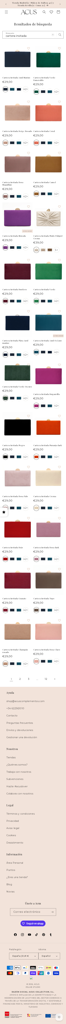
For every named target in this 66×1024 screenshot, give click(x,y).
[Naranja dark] (36, 456)
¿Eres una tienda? (17, 877)
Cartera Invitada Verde (44, 289)
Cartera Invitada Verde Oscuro (17, 386)
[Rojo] (5, 559)
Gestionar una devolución (21, 737)
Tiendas (11, 757)
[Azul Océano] (12, 89)
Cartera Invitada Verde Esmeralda (44, 78)
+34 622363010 (15, 708)
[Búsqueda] (59, 34)
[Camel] (36, 193)
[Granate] (5, 610)
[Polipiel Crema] (36, 250)
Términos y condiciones (20, 813)
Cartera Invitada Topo (43, 598)
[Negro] (5, 456)
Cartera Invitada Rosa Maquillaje (12, 183)
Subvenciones (14, 779)
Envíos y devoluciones (19, 730)
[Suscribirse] (52, 912)
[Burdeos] (5, 301)
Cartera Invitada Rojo (12, 547)
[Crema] (36, 508)
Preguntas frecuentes (19, 723)
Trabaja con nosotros (18, 771)
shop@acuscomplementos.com (25, 701)
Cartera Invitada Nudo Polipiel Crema (47, 237)
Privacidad (12, 821)
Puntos (10, 870)
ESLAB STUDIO (33, 987)
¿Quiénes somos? (17, 764)
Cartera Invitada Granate (14, 598)
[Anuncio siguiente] (60, 4)
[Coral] (36, 142)
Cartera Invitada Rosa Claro (46, 649)
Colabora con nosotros (19, 793)
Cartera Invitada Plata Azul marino (15, 341)
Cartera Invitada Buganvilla (46, 394)
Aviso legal (12, 828)
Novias (10, 891)
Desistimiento (14, 842)
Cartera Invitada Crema (44, 496)
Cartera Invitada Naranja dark (47, 445)
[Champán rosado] (5, 663)
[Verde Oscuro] (5, 398)
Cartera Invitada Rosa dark (46, 547)
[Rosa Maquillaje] (5, 196)
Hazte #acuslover (17, 786)
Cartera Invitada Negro (13, 445)
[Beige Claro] (5, 142)
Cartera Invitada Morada (14, 236)
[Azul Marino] (5, 89)
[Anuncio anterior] (5, 4)
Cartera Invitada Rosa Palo (15, 496)
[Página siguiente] (54, 679)
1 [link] (11, 679)
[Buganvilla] (36, 405)
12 (46, 679)
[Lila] (50, 250)
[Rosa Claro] (36, 661)
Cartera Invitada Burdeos (14, 289)
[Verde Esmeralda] (36, 91)
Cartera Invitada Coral (44, 131)
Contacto (12, 715)
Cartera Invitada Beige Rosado (17, 131)
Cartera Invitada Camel (44, 182)
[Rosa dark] (36, 559)
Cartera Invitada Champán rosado (15, 650)
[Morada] (5, 247)
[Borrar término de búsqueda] (52, 34)
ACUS (36, 984)
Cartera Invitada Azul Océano (47, 340)
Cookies (11, 835)
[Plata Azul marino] (19, 89)
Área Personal (14, 862)
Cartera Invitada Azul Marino (16, 77)
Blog (9, 884)
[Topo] (36, 610)
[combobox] (33, 34)
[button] (6, 12)
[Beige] (43, 250)
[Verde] (36, 301)
